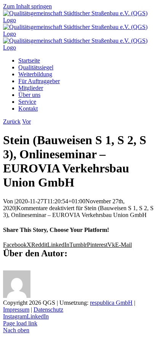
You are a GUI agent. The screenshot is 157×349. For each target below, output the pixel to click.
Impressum (16, 309)
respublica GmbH (111, 302)
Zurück (12, 121)
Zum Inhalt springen (27, 6)
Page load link (20, 323)
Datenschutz (48, 309)
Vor (26, 121)
